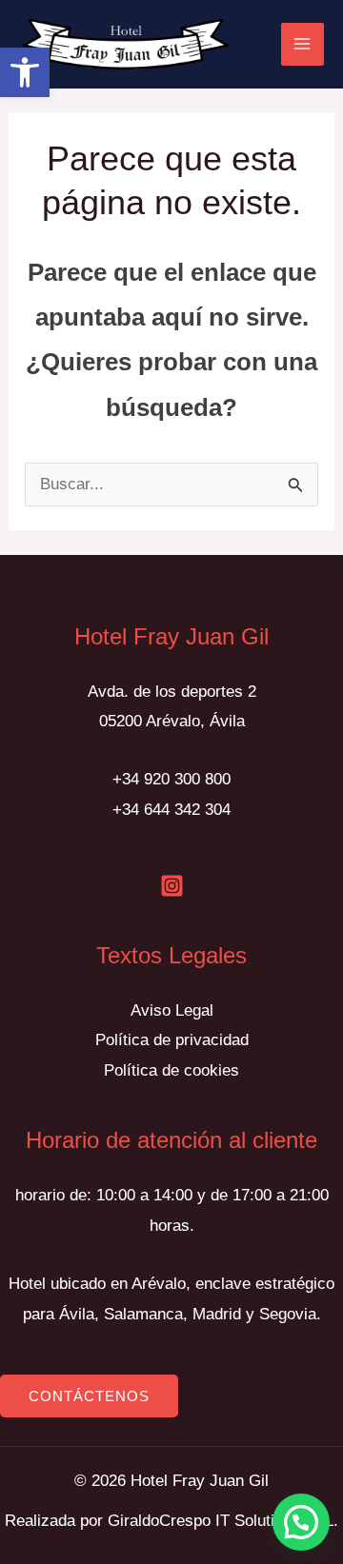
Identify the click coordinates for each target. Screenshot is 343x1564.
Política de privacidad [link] (172, 1040)
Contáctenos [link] (89, 1396)
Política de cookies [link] (171, 1070)
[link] (25, 72)
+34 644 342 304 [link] (171, 810)
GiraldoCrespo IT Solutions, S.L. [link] (223, 1521)
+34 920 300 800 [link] (171, 779)
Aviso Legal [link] (172, 1010)
